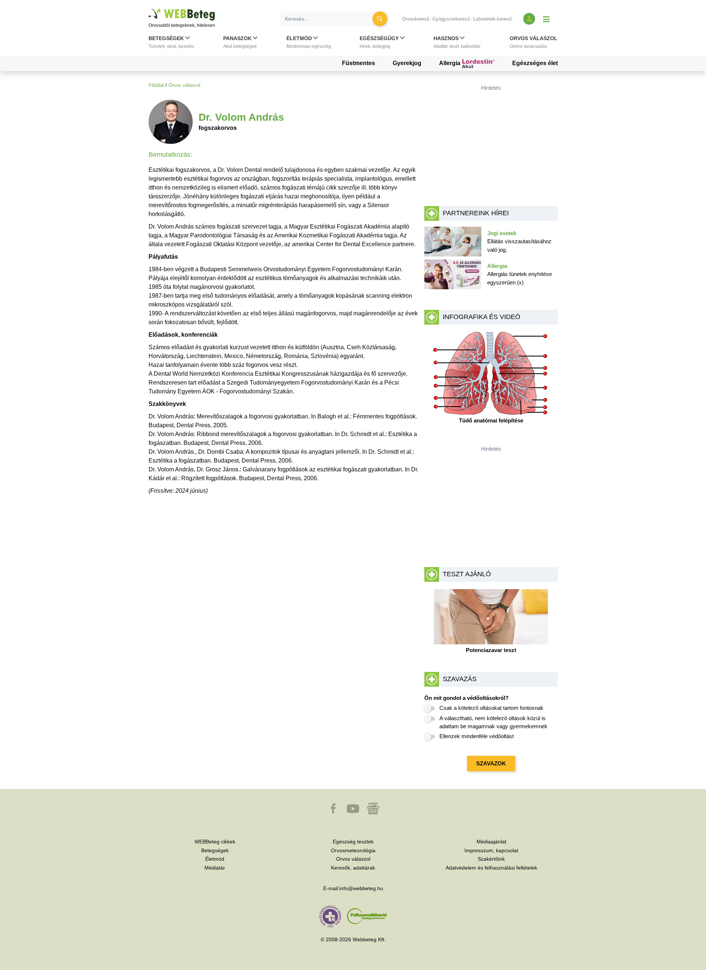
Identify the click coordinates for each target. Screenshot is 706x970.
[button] (171, 44)
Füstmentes (358, 63)
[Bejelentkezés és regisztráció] (529, 19)
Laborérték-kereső (492, 19)
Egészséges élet (535, 63)
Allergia (450, 63)
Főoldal (156, 85)
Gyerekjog (407, 63)
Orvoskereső (415, 19)
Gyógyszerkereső (451, 19)
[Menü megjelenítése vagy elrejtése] (546, 19)
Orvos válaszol (184, 85)
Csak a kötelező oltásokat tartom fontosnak (491, 708)
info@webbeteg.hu (361, 888)
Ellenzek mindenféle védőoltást (476, 736)
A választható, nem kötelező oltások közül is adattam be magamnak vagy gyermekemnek (493, 722)
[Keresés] (379, 18)
